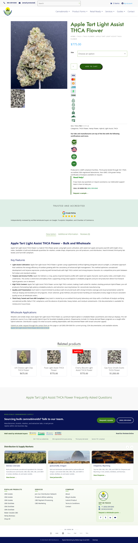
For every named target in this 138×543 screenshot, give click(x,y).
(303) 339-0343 (125, 420)
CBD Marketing (40, 503)
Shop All (7, 519)
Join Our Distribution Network (45, 494)
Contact (131, 11)
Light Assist (109, 128)
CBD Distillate (9, 503)
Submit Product (71, 500)
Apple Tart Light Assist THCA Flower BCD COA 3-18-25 (30, 328)
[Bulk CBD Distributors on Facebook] (101, 517)
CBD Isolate (8, 494)
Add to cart (91, 66)
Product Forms (78, 11)
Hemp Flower (94, 128)
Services (108, 11)
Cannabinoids (62, 11)
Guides (120, 11)
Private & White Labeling (44, 497)
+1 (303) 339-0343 (107, 507)
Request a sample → (80, 193)
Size (72, 52)
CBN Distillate (9, 510)
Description (51, 234)
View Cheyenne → (99, 475)
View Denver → (11, 477)
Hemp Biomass (9, 516)
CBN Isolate (8, 500)
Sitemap (95, 540)
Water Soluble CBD (11, 513)
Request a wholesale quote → (110, 512)
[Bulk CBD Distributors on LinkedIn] (110, 517)
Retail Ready (95, 11)
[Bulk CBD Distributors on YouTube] (115, 517)
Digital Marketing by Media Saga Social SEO (75, 540)
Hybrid (101, 128)
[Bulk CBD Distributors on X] (105, 517)
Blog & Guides (71, 497)
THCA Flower (88, 36)
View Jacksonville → (57, 477)
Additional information (68, 234)
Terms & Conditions (73, 503)
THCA (79, 36)
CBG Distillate (9, 506)
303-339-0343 (12, 3)
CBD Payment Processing (44, 500)
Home (73, 36)
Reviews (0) (85, 234)
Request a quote (106, 420)
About (68, 494)
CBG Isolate (8, 497)
